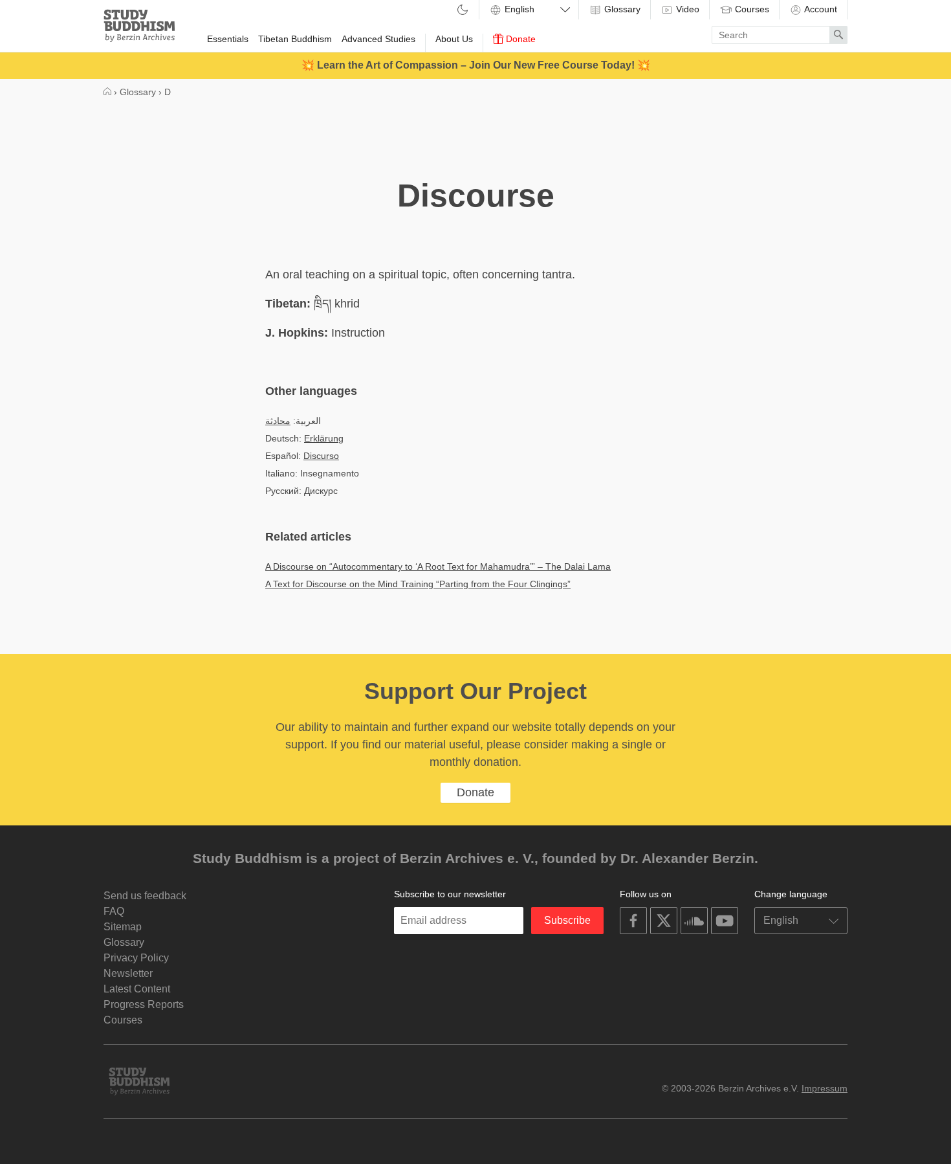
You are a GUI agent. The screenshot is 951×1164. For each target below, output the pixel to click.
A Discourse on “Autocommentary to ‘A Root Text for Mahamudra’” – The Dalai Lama (438, 566)
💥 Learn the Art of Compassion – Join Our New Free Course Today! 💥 (475, 65)
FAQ (114, 911)
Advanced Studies (378, 39)
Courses (750, 9)
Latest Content (137, 988)
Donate (519, 39)
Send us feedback (145, 895)
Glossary (621, 9)
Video (686, 9)
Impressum (824, 1088)
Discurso (321, 456)
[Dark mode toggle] (462, 10)
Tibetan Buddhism (295, 39)
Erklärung (324, 438)
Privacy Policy (136, 957)
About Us (454, 39)
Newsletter (128, 973)
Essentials (227, 39)
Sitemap (123, 926)
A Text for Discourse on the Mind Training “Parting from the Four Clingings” (418, 584)
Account (819, 9)
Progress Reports (144, 1004)
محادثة (277, 421)
